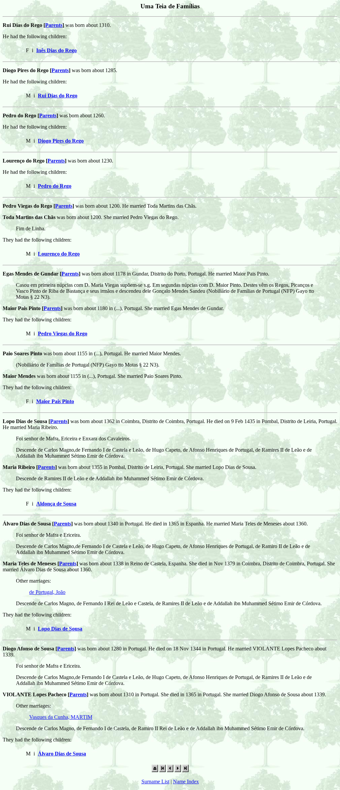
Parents (53, 25)
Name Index (186, 781)
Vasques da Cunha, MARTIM (60, 717)
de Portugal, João (47, 592)
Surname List (155, 781)
